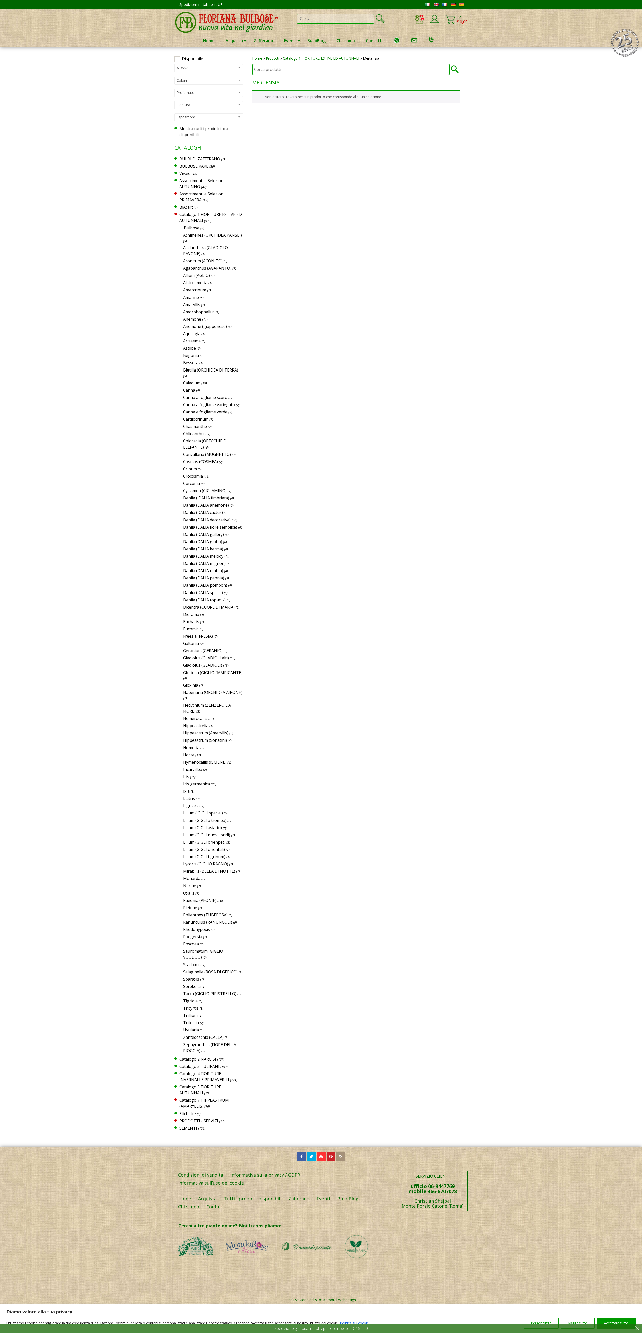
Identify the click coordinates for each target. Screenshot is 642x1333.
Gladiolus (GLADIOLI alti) (206, 658)
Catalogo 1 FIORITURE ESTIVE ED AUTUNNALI (321, 58)
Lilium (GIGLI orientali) (204, 849)
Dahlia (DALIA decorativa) (207, 520)
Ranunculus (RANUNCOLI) (207, 922)
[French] (444, 5)
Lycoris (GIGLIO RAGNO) (205, 864)
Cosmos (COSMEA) (200, 461)
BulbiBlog (316, 40)
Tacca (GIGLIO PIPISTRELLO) (209, 993)
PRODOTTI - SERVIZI (198, 1121)
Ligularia (191, 805)
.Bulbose (191, 228)
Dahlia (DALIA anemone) (206, 505)
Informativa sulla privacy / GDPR (265, 1175)
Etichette (187, 1113)
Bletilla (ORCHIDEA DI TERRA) (210, 370)
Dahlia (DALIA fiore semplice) (210, 527)
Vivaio (185, 173)
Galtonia (191, 643)
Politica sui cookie (354, 1323)
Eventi (290, 40)
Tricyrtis (191, 1008)
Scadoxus (192, 964)
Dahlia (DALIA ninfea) (203, 570)
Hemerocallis (195, 718)
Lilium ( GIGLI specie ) (203, 813)
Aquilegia (191, 333)
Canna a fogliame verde (205, 412)
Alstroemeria (195, 282)
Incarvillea (192, 769)
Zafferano (263, 40)
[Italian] (427, 5)
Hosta (188, 755)
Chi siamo (346, 40)
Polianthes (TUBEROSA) (205, 915)
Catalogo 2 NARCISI (197, 1059)
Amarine (191, 297)
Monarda (191, 878)
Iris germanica (196, 784)
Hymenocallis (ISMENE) (204, 762)
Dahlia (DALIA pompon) (205, 585)
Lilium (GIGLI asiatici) (202, 827)
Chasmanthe (195, 426)
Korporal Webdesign (339, 1299)
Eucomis (191, 629)
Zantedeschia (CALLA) (203, 1037)
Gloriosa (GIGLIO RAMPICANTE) (213, 672)
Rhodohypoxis (196, 929)
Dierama (191, 614)
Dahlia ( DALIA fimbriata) (206, 498)
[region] (321, 1318)
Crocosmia (193, 476)
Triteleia (191, 1022)
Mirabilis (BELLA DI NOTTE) (209, 871)
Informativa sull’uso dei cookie (211, 1183)
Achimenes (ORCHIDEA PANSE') (212, 235)
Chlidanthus (194, 433)
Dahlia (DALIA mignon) (204, 563)
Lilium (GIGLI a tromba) (204, 820)
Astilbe (189, 348)
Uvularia (191, 1030)
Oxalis (188, 893)
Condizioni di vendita (200, 1175)
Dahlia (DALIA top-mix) (204, 600)
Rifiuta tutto (577, 1323)
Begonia (191, 355)
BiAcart (186, 207)
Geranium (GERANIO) (203, 650)
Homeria (191, 747)
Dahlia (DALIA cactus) (203, 512)
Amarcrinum (194, 290)
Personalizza (541, 1323)
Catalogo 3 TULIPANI (199, 1066)
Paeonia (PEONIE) (199, 900)
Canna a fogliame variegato (209, 404)
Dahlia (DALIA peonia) (203, 578)
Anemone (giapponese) (205, 326)
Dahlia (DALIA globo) (202, 541)
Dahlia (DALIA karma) (203, 549)
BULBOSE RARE (193, 166)
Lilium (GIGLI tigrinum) (204, 856)
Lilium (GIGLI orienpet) (204, 842)
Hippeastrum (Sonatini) (205, 740)
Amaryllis (191, 304)
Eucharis (191, 621)
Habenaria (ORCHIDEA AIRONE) (212, 692)
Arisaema (192, 341)
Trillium (190, 1015)
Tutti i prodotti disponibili (252, 1199)
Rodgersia (192, 936)
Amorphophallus (199, 312)
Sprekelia (192, 986)
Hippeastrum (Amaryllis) (205, 733)
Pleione (190, 907)
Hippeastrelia (195, 725)
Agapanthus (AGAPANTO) (207, 268)
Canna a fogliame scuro (205, 397)
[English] (436, 5)
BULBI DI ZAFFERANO (199, 159)
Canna (189, 390)
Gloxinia (190, 685)
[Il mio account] (434, 22)
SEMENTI (188, 1128)
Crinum (190, 469)
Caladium (191, 383)
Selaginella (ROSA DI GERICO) (210, 972)
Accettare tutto (616, 1323)
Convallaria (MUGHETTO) (207, 454)
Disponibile (192, 58)
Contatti (374, 40)
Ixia (186, 791)
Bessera (190, 362)
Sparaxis (191, 979)
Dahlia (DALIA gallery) (203, 534)
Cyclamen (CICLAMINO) (205, 490)
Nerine (189, 885)
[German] (453, 5)
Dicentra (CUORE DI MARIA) (209, 607)
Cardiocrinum (195, 419)
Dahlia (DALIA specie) (203, 592)
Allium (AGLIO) (196, 275)
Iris (186, 776)
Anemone (192, 319)
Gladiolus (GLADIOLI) (202, 665)
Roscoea (191, 944)
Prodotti (272, 58)
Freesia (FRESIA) (198, 636)
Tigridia (190, 1001)
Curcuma (191, 483)
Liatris (189, 798)
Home (209, 40)
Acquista (234, 40)
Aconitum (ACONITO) (203, 261)
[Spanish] (461, 5)
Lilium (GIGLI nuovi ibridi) (206, 835)
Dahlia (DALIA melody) (204, 556)
